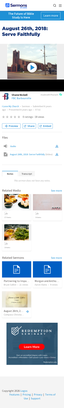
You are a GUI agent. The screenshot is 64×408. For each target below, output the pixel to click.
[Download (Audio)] (57, 146)
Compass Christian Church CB (18, 314)
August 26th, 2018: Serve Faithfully (31, 154)
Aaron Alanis (41, 284)
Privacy (38, 394)
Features (14, 394)
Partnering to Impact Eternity (21, 281)
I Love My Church (10, 106)
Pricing (27, 394)
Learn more (50, 15)
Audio (13, 146)
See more (56, 190)
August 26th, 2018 (14, 311)
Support (35, 398)
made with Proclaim (49, 94)
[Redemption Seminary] (32, 344)
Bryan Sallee (10, 284)
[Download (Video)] (57, 154)
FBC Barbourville (21, 98)
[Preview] (27, 311)
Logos (23, 390)
